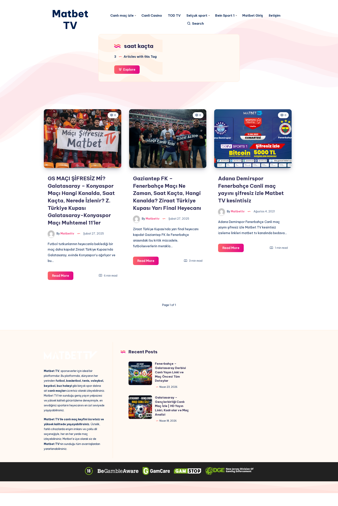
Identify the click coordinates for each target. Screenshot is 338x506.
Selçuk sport (196, 16)
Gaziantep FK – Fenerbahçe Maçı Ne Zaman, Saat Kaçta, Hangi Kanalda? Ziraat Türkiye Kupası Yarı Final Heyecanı (167, 193)
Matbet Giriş (252, 16)
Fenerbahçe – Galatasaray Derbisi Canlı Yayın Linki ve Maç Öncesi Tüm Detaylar (170, 372)
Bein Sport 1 (225, 16)
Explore (128, 69)
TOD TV (174, 16)
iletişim (274, 16)
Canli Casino (151, 16)
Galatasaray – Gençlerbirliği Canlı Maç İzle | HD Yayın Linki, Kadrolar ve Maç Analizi (172, 406)
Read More (62, 276)
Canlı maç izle (122, 16)
